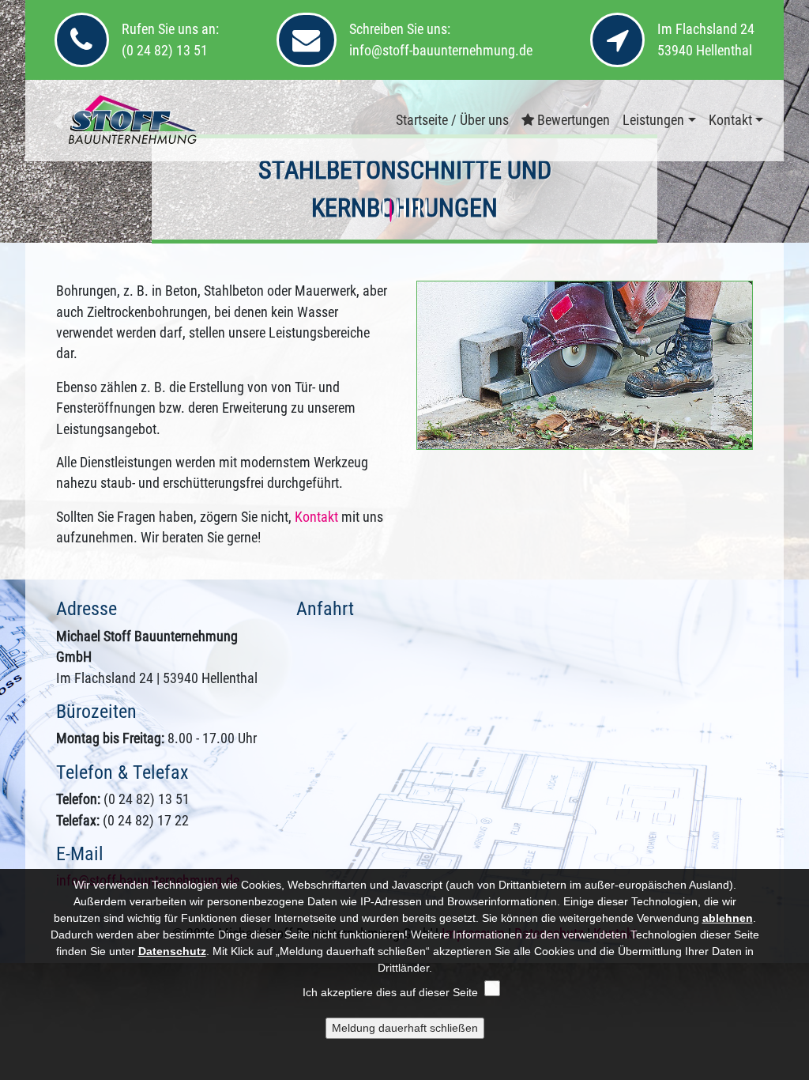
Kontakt (730, 120)
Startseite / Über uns (452, 120)
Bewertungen (572, 120)
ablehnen (727, 918)
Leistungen (653, 120)
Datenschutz (172, 951)
